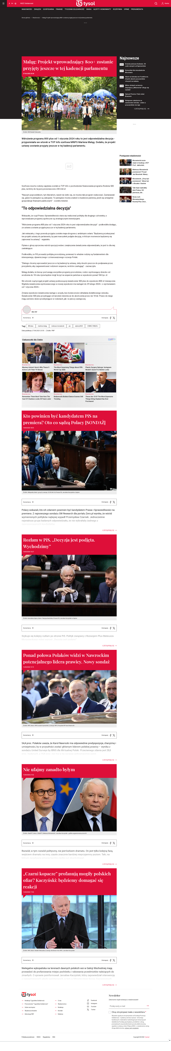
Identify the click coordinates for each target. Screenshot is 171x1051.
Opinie (126, 9)
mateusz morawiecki (57, 326)
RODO (38, 1037)
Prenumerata (137, 9)
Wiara (88, 9)
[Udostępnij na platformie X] (114, 318)
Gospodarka (48, 9)
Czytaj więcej (140, 109)
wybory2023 (79, 326)
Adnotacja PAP (29, 1014)
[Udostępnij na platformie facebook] (110, 318)
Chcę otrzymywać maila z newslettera (129, 1012)
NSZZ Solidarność (26, 3)
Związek (37, 9)
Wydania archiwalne (31, 1011)
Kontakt (60, 1011)
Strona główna (26, 17)
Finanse (59, 9)
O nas (59, 1001)
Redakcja (60, 1007)
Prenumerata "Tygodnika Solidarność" (36, 1004)
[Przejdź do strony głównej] (83, 3)
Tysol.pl (147, 1037)
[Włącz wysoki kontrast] (15, 3)
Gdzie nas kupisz (30, 1007)
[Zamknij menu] (3, 3)
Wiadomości (27, 9)
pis (70, 326)
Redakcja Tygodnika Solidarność (34, 1001)
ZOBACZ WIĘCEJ (92, 326)
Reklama (60, 1014)
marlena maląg (42, 326)
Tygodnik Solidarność (74, 9)
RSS (54, 1037)
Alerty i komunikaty (102, 9)
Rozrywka (117, 9)
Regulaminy (46, 1037)
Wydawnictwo (62, 1004)
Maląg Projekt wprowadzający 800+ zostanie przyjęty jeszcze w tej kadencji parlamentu (67, 17)
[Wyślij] (147, 1006)
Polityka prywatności (28, 1037)
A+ (12, 3)
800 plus (30, 326)
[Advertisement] (85, 38)
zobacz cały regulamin (132, 1028)
